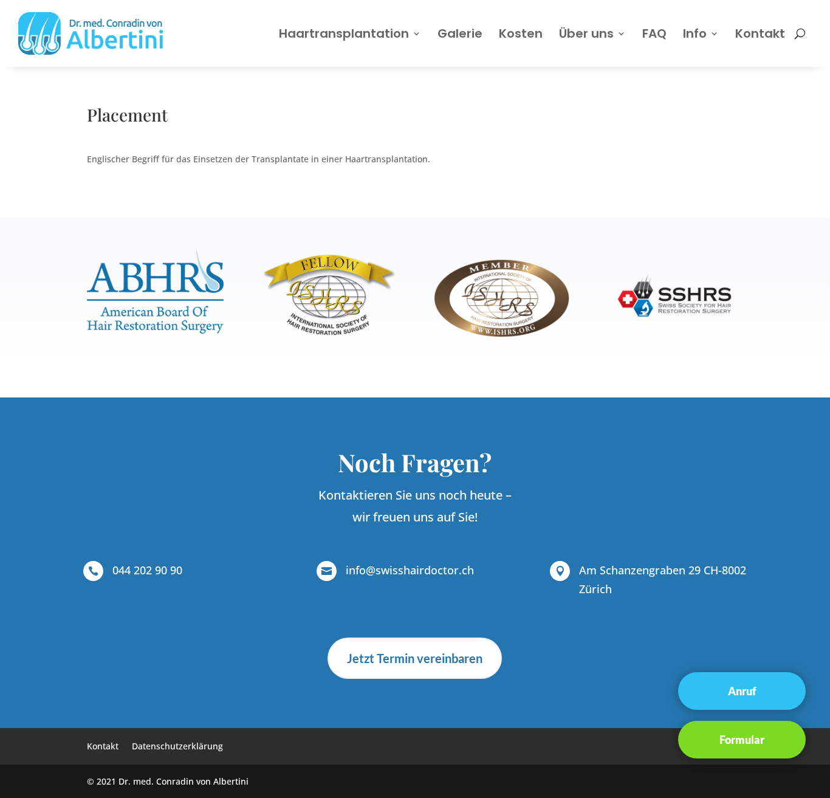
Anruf (742, 690)
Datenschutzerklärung (177, 747)
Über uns (586, 33)
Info (695, 33)
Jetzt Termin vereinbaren (414, 658)
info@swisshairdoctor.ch (410, 570)
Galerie (459, 33)
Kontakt (760, 33)
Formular (741, 739)
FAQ (654, 33)
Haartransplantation (344, 33)
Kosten (521, 33)
